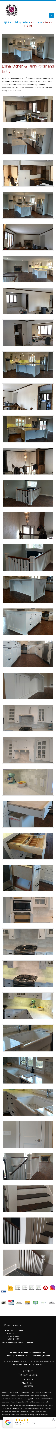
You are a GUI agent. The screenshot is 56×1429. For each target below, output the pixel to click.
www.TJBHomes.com (25, 1343)
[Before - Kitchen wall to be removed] (28, 173)
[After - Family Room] (28, 269)
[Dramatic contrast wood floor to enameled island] (28, 589)
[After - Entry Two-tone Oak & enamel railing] (28, 493)
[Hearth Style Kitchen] (28, 717)
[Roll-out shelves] (28, 910)
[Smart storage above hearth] (28, 749)
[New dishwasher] (28, 1070)
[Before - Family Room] (28, 237)
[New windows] (28, 1038)
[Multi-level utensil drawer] (28, 846)
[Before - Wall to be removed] (28, 397)
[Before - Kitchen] (28, 108)
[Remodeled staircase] (28, 1262)
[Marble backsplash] (28, 782)
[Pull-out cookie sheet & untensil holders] (28, 878)
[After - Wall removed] (28, 429)
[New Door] (28, 1134)
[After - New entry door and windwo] (28, 557)
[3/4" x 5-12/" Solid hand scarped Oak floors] (28, 653)
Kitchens (37, 22)
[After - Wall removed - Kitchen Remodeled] (28, 205)
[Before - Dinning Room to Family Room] (28, 333)
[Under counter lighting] (28, 1006)
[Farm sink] (28, 1102)
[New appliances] (28, 942)
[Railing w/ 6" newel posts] (28, 1166)
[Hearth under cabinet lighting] (28, 974)
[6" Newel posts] (28, 1230)
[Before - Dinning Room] (28, 301)
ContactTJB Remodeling (28, 1372)
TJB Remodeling (21, 1392)
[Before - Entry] (28, 461)
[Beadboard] (28, 685)
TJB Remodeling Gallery (17, 22)
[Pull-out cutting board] (28, 814)
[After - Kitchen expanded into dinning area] (28, 365)
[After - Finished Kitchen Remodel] (28, 140)
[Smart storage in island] (28, 621)
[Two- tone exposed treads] (28, 1198)
